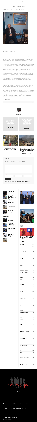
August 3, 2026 (10, 199)
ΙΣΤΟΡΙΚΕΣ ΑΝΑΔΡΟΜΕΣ (24, 312)
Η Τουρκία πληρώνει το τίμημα (11, 206)
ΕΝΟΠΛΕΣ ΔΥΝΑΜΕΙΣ (15, 147)
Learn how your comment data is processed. (23, 181)
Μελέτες (21, 326)
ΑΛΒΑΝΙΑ (21, 258)
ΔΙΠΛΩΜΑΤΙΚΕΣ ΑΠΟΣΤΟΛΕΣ (24, 286)
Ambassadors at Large (18, 1)
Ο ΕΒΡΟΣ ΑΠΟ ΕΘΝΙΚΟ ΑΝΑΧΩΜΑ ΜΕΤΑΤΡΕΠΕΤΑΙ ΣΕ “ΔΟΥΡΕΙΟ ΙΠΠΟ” (10, 149)
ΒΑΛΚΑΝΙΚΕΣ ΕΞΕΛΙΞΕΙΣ (24, 270)
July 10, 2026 (9, 236)
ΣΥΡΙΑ (21, 359)
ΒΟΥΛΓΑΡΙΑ (22, 279)
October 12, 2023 (29, 153)
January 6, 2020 (19, 6)
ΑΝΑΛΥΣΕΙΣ (22, 260)
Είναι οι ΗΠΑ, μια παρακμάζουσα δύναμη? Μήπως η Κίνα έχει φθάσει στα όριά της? (12, 211)
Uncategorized (23, 251)
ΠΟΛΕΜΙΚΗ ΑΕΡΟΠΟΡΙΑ (23, 345)
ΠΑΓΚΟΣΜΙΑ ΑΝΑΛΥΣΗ (23, 338)
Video (21, 253)
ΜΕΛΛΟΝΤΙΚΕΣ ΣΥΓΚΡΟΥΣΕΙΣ (24, 331)
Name (6, 174)
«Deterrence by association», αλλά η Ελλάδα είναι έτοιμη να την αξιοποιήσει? (12, 197)
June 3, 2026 (21, 226)
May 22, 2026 (22, 238)
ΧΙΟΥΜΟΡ (21, 366)
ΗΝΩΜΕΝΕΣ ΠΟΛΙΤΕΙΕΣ (23, 300)
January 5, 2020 (12, 125)
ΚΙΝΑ (21, 317)
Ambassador (14, 6)
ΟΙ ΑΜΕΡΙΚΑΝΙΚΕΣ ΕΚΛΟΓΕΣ (24, 336)
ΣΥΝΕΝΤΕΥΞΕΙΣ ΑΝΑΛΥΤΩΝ (24, 357)
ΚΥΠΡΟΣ (21, 324)
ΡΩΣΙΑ (21, 350)
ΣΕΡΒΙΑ (21, 352)
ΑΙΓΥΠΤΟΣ (21, 256)
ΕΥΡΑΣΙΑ (21, 296)
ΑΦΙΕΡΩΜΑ (22, 263)
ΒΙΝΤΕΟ (21, 277)
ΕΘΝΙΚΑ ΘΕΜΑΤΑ (8, 147)
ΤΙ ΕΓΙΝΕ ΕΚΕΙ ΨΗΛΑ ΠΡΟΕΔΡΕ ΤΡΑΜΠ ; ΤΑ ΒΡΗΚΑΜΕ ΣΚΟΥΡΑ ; (11, 202)
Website (25, 174)
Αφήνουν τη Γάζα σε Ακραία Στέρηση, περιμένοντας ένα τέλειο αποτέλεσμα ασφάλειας (25, 224)
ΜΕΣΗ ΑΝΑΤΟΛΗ (22, 333)
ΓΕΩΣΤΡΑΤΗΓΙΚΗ (22, 284)
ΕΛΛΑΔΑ (11, 147)
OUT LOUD (18, 4)
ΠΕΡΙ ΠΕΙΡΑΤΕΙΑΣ (23, 343)
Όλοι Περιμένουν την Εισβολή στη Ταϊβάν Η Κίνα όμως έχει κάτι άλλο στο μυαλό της (26, 237)
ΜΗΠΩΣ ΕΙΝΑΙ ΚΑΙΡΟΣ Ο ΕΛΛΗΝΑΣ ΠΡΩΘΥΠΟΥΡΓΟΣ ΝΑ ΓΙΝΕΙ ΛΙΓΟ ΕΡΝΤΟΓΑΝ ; (12, 229)
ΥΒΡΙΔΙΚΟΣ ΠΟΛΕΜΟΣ (23, 364)
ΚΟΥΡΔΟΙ (21, 319)
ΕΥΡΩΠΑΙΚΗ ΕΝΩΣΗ (23, 298)
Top (21, 246)
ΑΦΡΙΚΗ (21, 265)
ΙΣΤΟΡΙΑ (21, 310)
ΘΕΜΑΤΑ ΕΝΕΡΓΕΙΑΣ (23, 303)
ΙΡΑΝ (21, 305)
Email (15, 174)
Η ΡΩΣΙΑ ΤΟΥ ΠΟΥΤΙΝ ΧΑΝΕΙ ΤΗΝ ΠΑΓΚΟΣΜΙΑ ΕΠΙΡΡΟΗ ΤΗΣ (12, 192)
